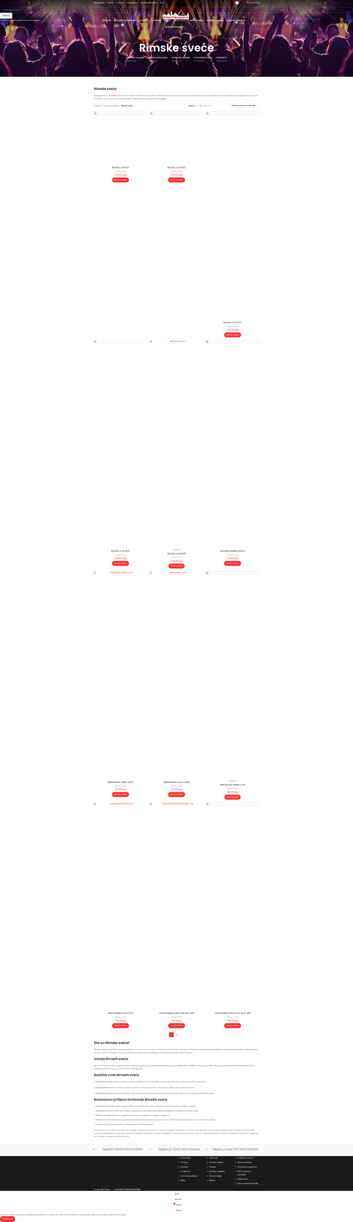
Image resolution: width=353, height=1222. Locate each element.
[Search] (258, 24)
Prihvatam (7, 1219)
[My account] (237, 3)
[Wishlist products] (242, 3)
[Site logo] (176, 12)
